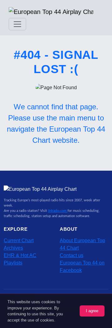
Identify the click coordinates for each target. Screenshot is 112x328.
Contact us (71, 255)
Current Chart (19, 240)
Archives (13, 248)
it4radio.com (58, 210)
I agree (92, 310)
